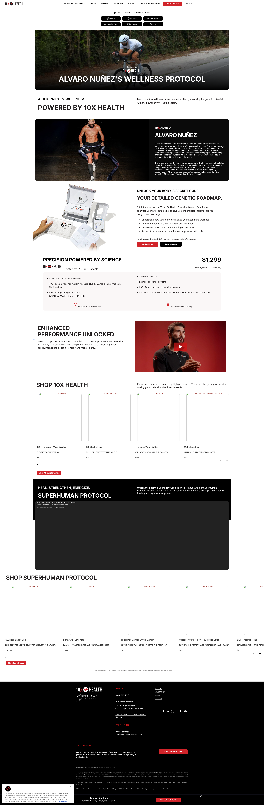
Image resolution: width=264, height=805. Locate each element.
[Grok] (153, 24)
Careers (158, 699)
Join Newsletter (173, 751)
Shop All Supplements (49, 473)
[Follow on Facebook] (163, 711)
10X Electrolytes (94, 447)
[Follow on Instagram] (168, 711)
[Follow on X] (172, 711)
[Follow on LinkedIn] (181, 711)
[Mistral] (153, 18)
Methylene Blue (191, 447)
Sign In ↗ (188, 4)
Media (157, 695)
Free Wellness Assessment (149, 4)
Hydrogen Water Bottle (146, 447)
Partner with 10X (172, 4)
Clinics (131, 4)
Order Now (147, 244)
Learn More (171, 244)
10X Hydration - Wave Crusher (52, 447)
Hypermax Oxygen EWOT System (137, 640)
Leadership (160, 692)
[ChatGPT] (111, 18)
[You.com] (132, 24)
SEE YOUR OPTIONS (168, 800)
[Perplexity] (132, 18)
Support (158, 689)
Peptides (93, 4)
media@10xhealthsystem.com (129, 734)
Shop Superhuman (16, 663)
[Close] (70, 786)
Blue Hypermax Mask (247, 640)
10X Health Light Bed (15, 640)
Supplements (118, 4)
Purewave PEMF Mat (73, 640)
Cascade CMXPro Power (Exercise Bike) (199, 640)
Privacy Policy (62, 801)
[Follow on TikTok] (176, 711)
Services (104, 4)
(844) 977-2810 (122, 695)
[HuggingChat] (111, 24)
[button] (221, 461)
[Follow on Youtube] (185, 711)
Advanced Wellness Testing (74, 4)
